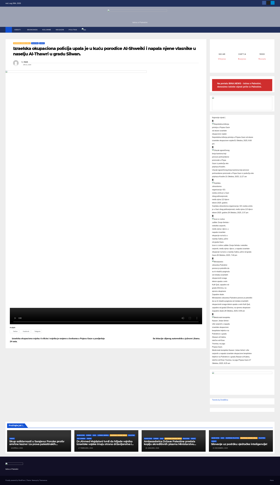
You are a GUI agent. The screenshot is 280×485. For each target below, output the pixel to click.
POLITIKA (73, 30)
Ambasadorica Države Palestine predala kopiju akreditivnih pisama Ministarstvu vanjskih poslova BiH (169, 444)
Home (272, 480)
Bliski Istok (81, 435)
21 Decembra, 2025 (220, 448)
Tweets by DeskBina (220, 400)
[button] (273, 30)
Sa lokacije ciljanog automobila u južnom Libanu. (176, 338)
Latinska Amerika (103, 435)
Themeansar (43, 480)
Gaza (94, 435)
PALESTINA (35, 43)
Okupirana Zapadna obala (22, 43)
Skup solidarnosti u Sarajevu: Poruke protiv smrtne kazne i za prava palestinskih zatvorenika (36, 444)
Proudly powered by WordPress (15, 480)
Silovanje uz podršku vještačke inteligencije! (239, 444)
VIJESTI (17, 30)
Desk (26, 62)
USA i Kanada (81, 438)
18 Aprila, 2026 (17, 448)
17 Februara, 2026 (85, 448)
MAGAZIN (60, 30)
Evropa (88, 435)
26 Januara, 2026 (152, 448)
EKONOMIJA (32, 30)
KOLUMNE (46, 30)
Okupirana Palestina (232, 438)
